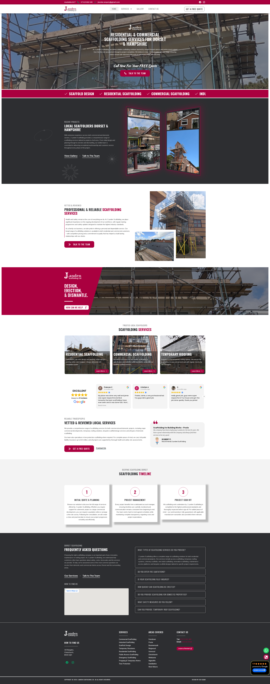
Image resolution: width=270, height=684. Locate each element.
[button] (96, 396)
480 (189, 639)
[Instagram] (204, 2)
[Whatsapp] (266, 650)
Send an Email (187, 642)
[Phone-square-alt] (266, 657)
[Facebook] (200, 2)
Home (114, 8)
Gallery (140, 8)
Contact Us (153, 8)
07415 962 (184, 639)
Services (125, 8)
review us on (258, 670)
